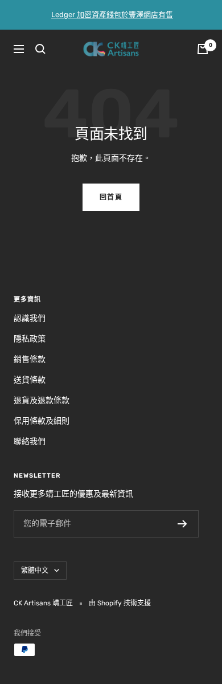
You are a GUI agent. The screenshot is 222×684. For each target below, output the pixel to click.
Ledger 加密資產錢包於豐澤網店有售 (112, 14)
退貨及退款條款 (41, 400)
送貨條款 (30, 380)
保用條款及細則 (41, 421)
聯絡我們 (30, 441)
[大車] (202, 49)
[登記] (182, 524)
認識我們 (30, 318)
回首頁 (111, 197)
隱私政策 (30, 339)
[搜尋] (40, 49)
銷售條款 (30, 359)
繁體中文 (34, 571)
